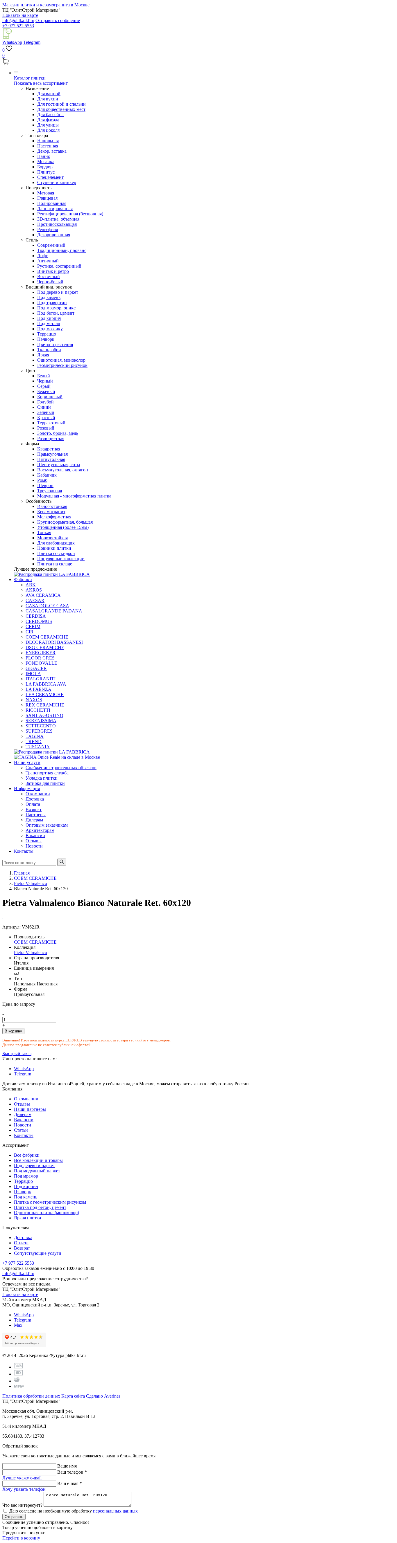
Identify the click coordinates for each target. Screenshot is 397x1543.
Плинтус (46, 172)
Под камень (48, 297)
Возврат (34, 809)
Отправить (14, 1517)
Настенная (47, 145)
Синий (44, 407)
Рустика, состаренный (59, 266)
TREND (34, 741)
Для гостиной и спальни (61, 104)
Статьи (21, 1130)
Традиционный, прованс (61, 250)
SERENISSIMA (41, 720)
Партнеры (36, 814)
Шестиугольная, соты (58, 464)
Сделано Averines (103, 1396)
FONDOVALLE (41, 663)
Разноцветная (50, 438)
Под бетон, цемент (55, 313)
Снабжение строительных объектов (61, 767)
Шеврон (45, 485)
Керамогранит (51, 511)
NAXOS (34, 699)
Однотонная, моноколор (61, 360)
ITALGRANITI (41, 678)
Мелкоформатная (54, 516)
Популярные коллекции (61, 558)
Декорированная (53, 234)
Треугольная (49, 490)
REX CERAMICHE (45, 704)
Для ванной (48, 93)
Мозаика (45, 161)
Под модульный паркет (37, 1170)
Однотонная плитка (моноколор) (46, 1212)
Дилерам (34, 819)
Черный (45, 380)
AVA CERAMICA (43, 595)
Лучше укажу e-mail (22, 1477)
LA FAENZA (38, 689)
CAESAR (35, 600)
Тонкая (44, 532)
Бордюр (45, 166)
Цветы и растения (55, 344)
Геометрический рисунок (62, 365)
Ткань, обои (49, 349)
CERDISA (36, 616)
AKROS (34, 589)
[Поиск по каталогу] (61, 862)
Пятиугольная (51, 459)
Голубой (45, 401)
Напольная (48, 140)
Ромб (42, 480)
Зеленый (45, 412)
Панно (43, 156)
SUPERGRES (39, 731)
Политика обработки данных (31, 1396)
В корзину (13, 1031)
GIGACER (36, 668)
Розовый (45, 428)
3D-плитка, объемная (58, 219)
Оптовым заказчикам (47, 825)
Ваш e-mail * (69, 1483)
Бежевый (46, 391)
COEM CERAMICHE (47, 636)
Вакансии (35, 835)
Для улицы (48, 124)
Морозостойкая (52, 537)
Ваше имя (67, 1465)
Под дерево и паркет (57, 292)
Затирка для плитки (45, 783)
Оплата (33, 804)
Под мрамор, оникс (56, 307)
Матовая (45, 192)
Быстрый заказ (16, 1053)
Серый (44, 386)
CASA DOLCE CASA (47, 605)
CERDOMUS (39, 621)
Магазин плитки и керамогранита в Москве (46, 4)
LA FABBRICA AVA (46, 684)
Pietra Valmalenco (30, 952)
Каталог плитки (30, 77)
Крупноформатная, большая (65, 522)
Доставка (35, 798)
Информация (27, 788)
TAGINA (35, 736)
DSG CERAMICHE (45, 647)
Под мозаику (50, 328)
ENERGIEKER (41, 652)
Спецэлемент (50, 177)
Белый (43, 375)
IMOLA (33, 673)
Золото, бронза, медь (57, 433)
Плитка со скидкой (56, 553)
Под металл (48, 323)
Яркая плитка (27, 1217)
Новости (34, 845)
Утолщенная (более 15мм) (63, 527)
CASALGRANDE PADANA (54, 610)
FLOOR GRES (40, 657)
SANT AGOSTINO (44, 715)
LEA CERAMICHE (45, 694)
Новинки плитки (54, 548)
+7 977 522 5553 (18, 25)
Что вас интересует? (22, 1505)
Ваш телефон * (72, 1472)
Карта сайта (73, 1396)
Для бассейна (50, 114)
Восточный (48, 276)
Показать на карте (20, 15)
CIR (29, 631)
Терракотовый (51, 422)
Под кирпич (49, 318)
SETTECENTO (41, 725)
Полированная (51, 203)
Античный (48, 260)
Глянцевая (47, 198)
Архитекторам (40, 830)
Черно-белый (50, 281)
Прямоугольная (52, 454)
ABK (31, 584)
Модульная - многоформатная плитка (74, 495)
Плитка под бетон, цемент (40, 1207)
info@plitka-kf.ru (18, 20)
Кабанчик (47, 475)
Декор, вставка (52, 151)
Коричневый (49, 396)
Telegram (31, 42)
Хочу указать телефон (24, 1489)
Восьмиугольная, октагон (62, 469)
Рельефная (47, 229)
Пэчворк (45, 339)
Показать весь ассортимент (41, 83)
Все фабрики (27, 1155)
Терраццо (46, 333)
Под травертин (52, 302)
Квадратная (48, 448)
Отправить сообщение (57, 20)
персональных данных (115, 1510)
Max (18, 1325)
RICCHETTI (38, 710)
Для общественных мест (61, 109)
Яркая (43, 354)
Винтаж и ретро (53, 271)
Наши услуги (27, 762)
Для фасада (48, 119)
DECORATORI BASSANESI (54, 642)
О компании (38, 793)
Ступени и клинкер (56, 182)
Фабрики (23, 579)
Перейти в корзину (21, 1537)
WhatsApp (12, 42)
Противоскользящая (57, 224)
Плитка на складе (54, 563)
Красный (46, 417)
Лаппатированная (55, 208)
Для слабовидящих (56, 542)
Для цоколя (48, 130)
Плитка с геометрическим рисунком (50, 1202)
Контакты (23, 851)
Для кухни (47, 98)
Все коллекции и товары (38, 1160)
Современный (51, 245)
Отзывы (34, 840)
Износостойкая (52, 506)
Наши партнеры (30, 1109)
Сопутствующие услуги (37, 1253)
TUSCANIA (38, 746)
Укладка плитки (42, 778)
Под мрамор (26, 1176)
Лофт (42, 255)
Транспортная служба (47, 772)
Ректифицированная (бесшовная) (70, 213)
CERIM (33, 626)
